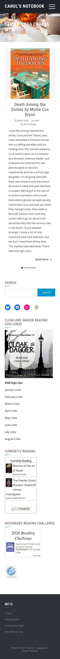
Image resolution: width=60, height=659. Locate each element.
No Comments (30, 124)
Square (41, 648)
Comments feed (14, 625)
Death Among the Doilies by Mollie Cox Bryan (30, 109)
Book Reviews (30, 267)
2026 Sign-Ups (14, 383)
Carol (36, 120)
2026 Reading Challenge (23, 535)
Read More (41, 259)
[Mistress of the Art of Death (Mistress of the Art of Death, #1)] (9, 468)
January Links (13, 390)
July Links (10, 432)
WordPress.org (14, 631)
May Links (11, 418)
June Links (11, 425)
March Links (12, 404)
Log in (8, 613)
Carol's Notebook (24, 6)
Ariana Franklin (21, 474)
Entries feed (12, 619)
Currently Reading (20, 461)
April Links (11, 411)
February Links (14, 397)
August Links (12, 439)
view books (36, 555)
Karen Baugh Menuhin (16, 498)
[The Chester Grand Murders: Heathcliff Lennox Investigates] (9, 482)
